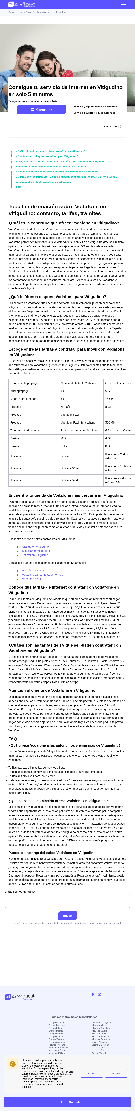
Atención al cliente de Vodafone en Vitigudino (43, 181)
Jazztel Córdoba (100, 1050)
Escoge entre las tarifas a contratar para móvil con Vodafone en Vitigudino (60, 161)
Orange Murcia (56, 1036)
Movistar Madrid (99, 1031)
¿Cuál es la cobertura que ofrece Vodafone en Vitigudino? (51, 151)
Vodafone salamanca (35, 570)
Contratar (44, 110)
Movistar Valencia (100, 1036)
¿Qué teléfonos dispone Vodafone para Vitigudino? (47, 156)
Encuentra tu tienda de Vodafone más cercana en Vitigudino (52, 166)
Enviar (67, 915)
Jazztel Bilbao (98, 1048)
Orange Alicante (56, 1022)
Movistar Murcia (99, 1033)
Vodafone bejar (31, 578)
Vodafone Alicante (57, 1045)
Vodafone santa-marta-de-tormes (42, 574)
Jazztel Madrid (99, 1053)
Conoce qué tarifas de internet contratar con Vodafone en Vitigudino (57, 171)
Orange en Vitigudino (35, 546)
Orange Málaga (56, 1031)
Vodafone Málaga (57, 1053)
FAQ (18, 187)
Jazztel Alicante (99, 1042)
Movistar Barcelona (101, 1028)
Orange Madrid (56, 1033)
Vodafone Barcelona (58, 1048)
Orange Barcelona (57, 1025)
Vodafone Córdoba (58, 1050)
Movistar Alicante (100, 1025)
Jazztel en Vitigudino (35, 555)
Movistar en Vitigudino (36, 550)
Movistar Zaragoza (101, 1039)
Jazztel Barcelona (100, 1045)
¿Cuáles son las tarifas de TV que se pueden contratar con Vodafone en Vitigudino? (66, 176)
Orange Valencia (57, 1039)
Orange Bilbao (55, 1028)
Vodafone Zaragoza (101, 1022)
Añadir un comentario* (20, 891)
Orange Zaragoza (57, 1042)
